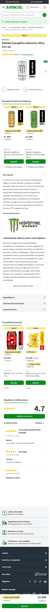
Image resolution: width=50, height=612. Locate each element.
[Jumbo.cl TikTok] (40, 581)
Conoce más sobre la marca (23, 286)
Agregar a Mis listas (13, 90)
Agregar (24, 606)
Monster (5, 39)
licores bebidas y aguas (17, 27)
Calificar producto (24, 416)
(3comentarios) (27, 54)
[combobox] (24, 15)
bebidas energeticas (36, 27)
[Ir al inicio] (14, 7)
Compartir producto (35, 90)
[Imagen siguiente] (46, 71)
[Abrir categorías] (3, 7)
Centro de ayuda (13, 2)
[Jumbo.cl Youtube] (45, 581)
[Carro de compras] (44, 7)
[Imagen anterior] (3, 71)
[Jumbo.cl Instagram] (35, 581)
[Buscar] (44, 15)
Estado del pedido (36, 2)
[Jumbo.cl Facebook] (30, 581)
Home (4, 27)
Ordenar (38, 423)
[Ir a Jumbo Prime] (41, 574)
